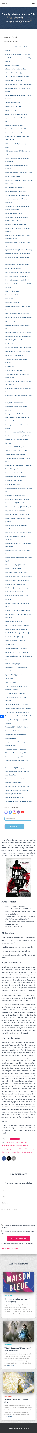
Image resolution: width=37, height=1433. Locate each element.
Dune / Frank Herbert (12, 302)
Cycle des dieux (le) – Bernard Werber (17, 264)
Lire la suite (26, 1314)
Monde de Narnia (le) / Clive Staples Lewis (18, 576)
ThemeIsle (26, 1428)
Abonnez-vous (14, 826)
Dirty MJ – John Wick (12, 291)
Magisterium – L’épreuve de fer (15, 511)
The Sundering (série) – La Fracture (16, 704)
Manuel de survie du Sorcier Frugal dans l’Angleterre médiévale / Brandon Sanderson (18, 536)
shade (24, 1152)
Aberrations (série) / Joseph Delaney (16, 69)
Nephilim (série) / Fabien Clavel (15, 584)
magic (25, 1142)
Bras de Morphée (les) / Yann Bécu (16, 129)
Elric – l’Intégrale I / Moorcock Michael (17, 313)
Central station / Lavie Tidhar (14, 133)
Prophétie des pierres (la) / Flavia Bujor (17, 633)
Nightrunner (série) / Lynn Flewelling (16, 588)
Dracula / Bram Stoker (12, 295)
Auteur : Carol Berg (11, 110)
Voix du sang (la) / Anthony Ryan (15, 768)
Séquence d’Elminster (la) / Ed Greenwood (18, 656)
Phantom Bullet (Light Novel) (14, 621)
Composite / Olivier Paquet (13, 213)
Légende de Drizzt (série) (13, 484)
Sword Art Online (10, 682)
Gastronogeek (9, 366)
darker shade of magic (9, 1152)
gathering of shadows (8, 1145)
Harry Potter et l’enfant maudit (14, 403)
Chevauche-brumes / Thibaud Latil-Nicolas (18, 172)
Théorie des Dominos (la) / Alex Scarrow (18, 708)
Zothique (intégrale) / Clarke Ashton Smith (18, 801)
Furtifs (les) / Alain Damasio (14, 355)
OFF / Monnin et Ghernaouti (14, 592)
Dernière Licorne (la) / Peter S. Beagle (17, 280)
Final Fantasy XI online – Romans (16, 340)
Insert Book (14, 1138)
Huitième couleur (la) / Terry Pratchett (17, 436)
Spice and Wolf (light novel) (13, 675)
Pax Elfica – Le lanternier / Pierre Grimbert (18, 610)
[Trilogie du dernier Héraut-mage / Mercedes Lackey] (18, 1331)
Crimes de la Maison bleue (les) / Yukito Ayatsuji (16, 1300)
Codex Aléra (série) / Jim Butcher (15, 191)
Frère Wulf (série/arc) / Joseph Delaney (17, 351)
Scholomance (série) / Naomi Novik (16, 648)
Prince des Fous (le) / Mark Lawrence (17, 625)
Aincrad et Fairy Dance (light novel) (16, 73)
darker (19, 1152)
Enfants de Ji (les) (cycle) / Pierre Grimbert (18, 317)
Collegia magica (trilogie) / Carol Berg (17, 195)
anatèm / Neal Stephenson (13, 80)
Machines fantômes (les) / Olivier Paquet (18, 507)
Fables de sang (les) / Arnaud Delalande (18, 336)
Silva (6, 660)
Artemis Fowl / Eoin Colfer (13, 106)
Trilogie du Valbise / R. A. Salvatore (16, 749)
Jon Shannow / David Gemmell (15, 454)
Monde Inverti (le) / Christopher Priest (17, 580)
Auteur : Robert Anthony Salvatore (16, 114)
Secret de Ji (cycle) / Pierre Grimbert (16, 652)
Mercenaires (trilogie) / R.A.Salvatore (17, 565)
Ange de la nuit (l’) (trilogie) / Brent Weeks (18, 84)
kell (22, 1142)
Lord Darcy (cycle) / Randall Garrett (16, 503)
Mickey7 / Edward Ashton (13, 568)
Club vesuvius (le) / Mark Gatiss (15, 187)
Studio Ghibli (9, 678)
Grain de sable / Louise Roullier (15, 370)
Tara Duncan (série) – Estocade (15, 693)
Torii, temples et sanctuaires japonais (17, 712)
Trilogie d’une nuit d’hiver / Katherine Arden (18, 716)
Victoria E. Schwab (22, 1145)
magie (18, 1142)
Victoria (15, 1149)
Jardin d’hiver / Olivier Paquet (14, 447)
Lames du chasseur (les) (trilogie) (15, 476)
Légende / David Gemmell (13, 480)
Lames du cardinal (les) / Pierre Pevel (17, 473)
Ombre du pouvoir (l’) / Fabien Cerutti (17, 595)
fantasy (8, 1142)
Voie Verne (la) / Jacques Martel (15, 757)
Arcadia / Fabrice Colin (12, 102)
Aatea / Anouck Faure (12, 65)
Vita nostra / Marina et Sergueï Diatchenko (18, 753)
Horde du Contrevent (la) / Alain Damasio (18, 432)
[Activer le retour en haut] (33, 1429)
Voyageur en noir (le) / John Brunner (16, 779)
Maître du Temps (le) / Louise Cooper (17, 514)
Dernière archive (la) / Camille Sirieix (16, 276)
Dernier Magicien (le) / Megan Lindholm (17, 272)
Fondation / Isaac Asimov (13, 344)
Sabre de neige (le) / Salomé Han (15, 640)
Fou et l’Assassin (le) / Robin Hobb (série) (18, 347)
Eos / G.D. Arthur (10, 321)
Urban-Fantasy (29, 1149)
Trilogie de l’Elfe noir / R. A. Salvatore (17, 727)
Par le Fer (8, 599)
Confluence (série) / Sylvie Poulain (16, 224)
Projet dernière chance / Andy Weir (16, 629)
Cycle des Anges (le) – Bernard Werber (17, 253)
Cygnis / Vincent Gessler (13, 268)
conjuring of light (7, 1149)
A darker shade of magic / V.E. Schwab (17, 54)
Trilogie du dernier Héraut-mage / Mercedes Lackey (17, 1349)
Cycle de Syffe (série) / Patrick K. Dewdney (18, 250)
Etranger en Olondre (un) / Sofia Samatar (18, 332)
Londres (29, 1152)
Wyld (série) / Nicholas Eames (14, 797)
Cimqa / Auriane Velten (12, 176)
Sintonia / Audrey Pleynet (13, 663)
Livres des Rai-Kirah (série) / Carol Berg (17, 499)
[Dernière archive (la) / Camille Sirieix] (18, 1382)
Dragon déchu (9, 298)
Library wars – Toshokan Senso (15, 495)
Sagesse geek (9, 644)
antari (13, 1142)
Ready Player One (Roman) (14, 637)
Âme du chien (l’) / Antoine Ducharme (17, 76)
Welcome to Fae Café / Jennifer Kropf (17, 786)
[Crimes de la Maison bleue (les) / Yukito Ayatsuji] (18, 1282)
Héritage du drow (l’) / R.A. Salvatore (16, 414)
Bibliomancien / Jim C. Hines (14, 125)
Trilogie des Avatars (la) (12, 731)
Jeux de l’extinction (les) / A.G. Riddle (17, 450)
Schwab (21, 1149)
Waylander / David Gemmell (14, 782)
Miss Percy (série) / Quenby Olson (16, 572)
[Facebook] (2, 716)
